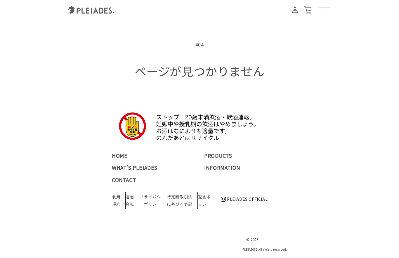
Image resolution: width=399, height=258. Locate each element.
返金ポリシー (204, 200)
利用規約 (116, 200)
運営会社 (130, 200)
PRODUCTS (218, 155)
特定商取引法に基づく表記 (179, 200)
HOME (119, 155)
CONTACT (124, 179)
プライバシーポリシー (150, 200)
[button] (324, 10)
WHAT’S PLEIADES (134, 167)
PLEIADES (249, 249)
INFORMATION (222, 167)
